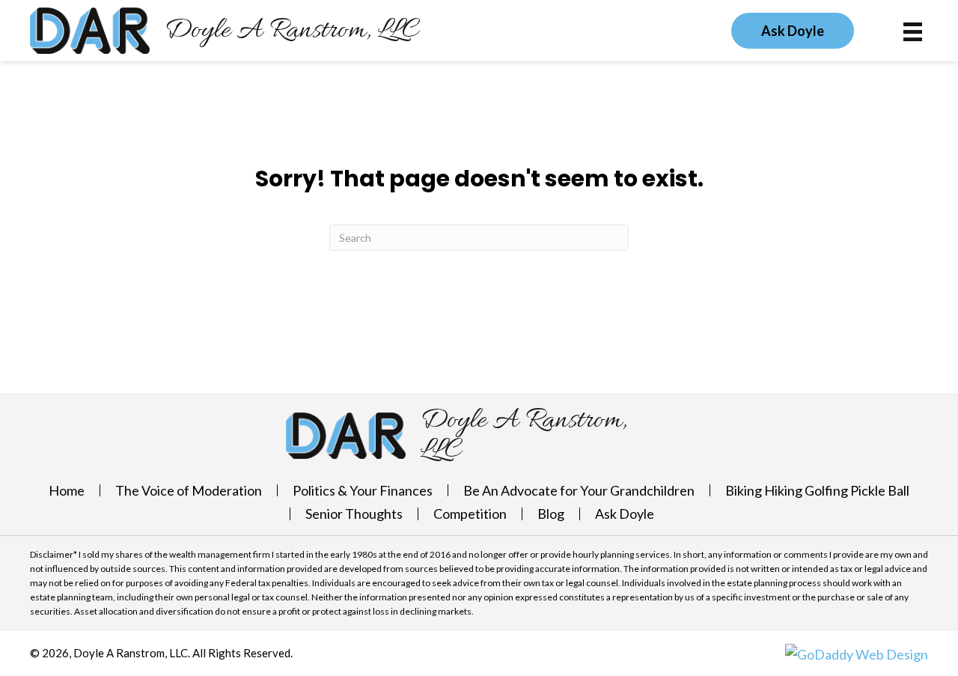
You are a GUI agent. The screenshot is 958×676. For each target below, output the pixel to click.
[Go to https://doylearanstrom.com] (224, 30)
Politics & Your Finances (363, 490)
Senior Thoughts (354, 514)
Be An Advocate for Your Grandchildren (579, 490)
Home (67, 490)
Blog (550, 514)
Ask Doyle (624, 514)
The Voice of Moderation (188, 490)
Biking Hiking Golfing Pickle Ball (817, 490)
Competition (470, 514)
